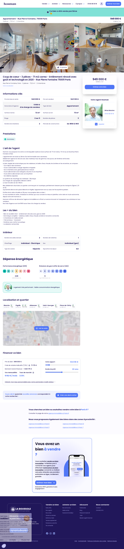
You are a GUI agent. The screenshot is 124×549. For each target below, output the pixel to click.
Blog (81, 510)
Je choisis (21, 540)
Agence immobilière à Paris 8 (39, 424)
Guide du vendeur (51, 515)
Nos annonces (66, 508)
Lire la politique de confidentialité (13, 534)
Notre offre (48, 508)
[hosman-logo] (10, 4)
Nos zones (48, 513)
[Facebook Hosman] (47, 533)
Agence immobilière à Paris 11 (39, 427)
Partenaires (83, 508)
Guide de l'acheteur (67, 513)
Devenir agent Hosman (86, 518)
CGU (76, 541)
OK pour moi (34, 540)
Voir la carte (43, 328)
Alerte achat (65, 510)
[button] (4, 546)
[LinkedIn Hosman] (54, 533)
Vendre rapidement (51, 520)
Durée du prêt (50, 369)
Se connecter (49, 525)
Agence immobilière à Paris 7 (73, 427)
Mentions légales (112, 541)
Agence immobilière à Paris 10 (73, 424)
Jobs (81, 515)
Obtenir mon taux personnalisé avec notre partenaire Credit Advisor (29, 382)
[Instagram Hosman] (50, 533)
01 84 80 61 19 (92, 4)
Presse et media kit (85, 513)
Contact (98, 508)
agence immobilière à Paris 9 (58, 413)
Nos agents (49, 510)
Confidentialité (82, 541)
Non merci (8, 540)
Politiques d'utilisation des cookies (96, 541)
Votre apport (50, 362)
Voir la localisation (8, 86)
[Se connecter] (101, 4)
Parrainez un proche (51, 523)
